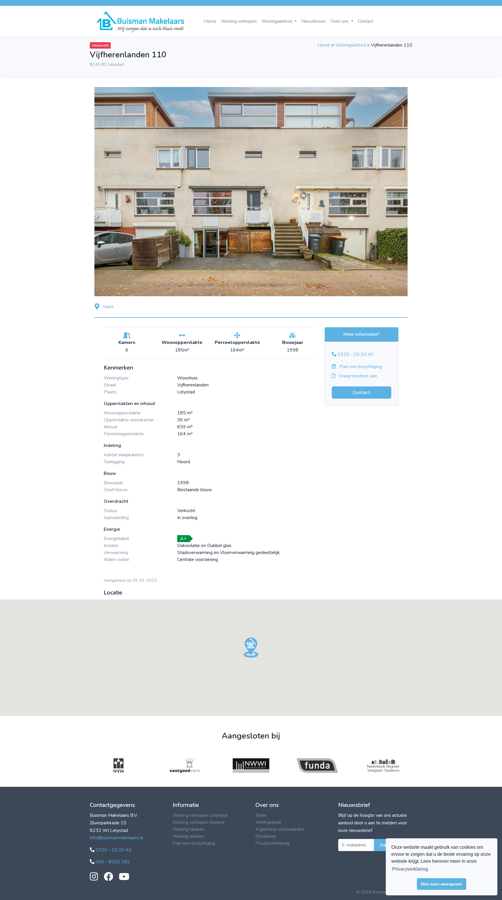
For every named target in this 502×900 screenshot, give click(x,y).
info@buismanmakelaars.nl (116, 838)
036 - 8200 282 (112, 862)
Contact (365, 21)
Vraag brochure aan (357, 376)
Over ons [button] (340, 21)
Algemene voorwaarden (279, 829)
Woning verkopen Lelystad (200, 815)
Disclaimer (265, 836)
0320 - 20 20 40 (354, 354)
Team (260, 815)
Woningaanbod (350, 45)
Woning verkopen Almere (199, 822)
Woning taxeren (189, 829)
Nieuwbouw (313, 21)
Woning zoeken (188, 836)
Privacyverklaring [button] (410, 869)
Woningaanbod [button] (277, 21)
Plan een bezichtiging (360, 366)
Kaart (108, 306)
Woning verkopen (239, 21)
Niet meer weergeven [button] (441, 884)
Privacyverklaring (272, 843)
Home (210, 21)
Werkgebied (268, 822)
